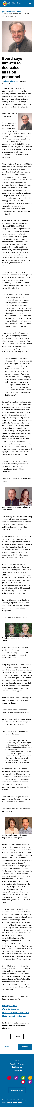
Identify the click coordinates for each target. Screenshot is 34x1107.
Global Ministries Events (14, 1016)
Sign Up (17, 1037)
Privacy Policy (21, 1100)
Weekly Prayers (9, 1005)
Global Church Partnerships (15, 1012)
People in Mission (17, 1064)
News (17, 1061)
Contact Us (17, 1070)
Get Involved (17, 1067)
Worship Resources (11, 1009)
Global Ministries (11, 81)
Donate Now (17, 1090)
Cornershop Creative (15, 1102)
